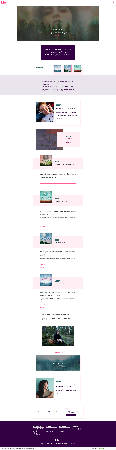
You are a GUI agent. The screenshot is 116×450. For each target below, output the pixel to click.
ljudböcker (55, 90)
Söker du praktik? (61, 431)
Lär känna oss (61, 428)
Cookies (47, 428)
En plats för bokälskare (59, 2)
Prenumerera (71, 415)
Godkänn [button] (101, 448)
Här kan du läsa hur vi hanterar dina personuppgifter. (73, 412)
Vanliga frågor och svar (49, 431)
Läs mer (36, 448)
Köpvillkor (47, 430)
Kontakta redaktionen (62, 430)
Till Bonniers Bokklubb (104, 2)
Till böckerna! (58, 35)
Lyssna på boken (42, 223)
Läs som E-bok (42, 185)
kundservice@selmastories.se (37, 430)
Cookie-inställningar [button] (93, 448)
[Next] (81, 70)
